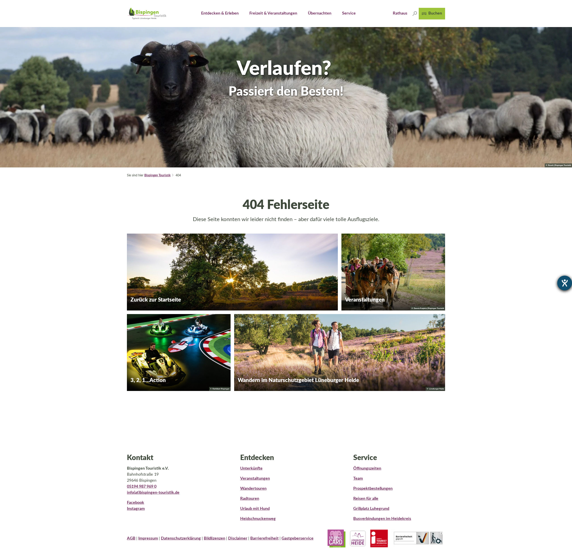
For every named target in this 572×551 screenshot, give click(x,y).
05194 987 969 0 (141, 487)
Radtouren (249, 499)
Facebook (135, 503)
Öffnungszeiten (367, 469)
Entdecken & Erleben (220, 13)
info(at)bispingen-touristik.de (153, 493)
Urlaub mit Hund (255, 509)
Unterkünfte (251, 469)
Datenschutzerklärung (181, 538)
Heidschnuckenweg (258, 519)
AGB (131, 538)
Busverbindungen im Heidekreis (382, 519)
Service (349, 13)
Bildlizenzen (214, 538)
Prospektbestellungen (373, 489)
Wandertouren (253, 489)
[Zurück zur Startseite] (147, 13)
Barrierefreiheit (264, 538)
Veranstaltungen (255, 479)
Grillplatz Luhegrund (371, 509)
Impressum (148, 538)
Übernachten (319, 13)
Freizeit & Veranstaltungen (273, 13)
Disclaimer (237, 538)
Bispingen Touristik (157, 175)
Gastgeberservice (297, 538)
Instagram (136, 509)
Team (358, 479)
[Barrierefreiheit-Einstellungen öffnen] (564, 283)
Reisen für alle (365, 499)
